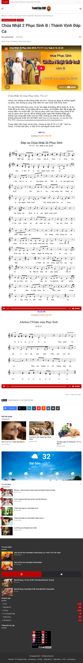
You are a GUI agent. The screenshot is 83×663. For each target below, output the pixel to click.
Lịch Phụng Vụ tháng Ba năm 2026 (25, 528)
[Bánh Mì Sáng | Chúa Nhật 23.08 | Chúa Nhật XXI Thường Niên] (7, 592)
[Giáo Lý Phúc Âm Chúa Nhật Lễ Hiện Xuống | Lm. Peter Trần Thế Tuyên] (7, 556)
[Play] (4, 308)
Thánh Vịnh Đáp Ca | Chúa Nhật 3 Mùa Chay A (29, 518)
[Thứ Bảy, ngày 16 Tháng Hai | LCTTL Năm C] (69, 430)
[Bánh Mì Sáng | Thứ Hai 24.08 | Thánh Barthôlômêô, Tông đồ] (7, 583)
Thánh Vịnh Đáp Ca (13, 400)
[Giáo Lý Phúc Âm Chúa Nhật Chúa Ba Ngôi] (7, 565)
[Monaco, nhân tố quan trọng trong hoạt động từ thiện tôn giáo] (7, 493)
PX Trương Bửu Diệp (9, 613)
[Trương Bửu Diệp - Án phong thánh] (41, 9)
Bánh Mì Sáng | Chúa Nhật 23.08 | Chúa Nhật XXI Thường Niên (34, 589)
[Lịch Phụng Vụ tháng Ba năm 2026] (7, 531)
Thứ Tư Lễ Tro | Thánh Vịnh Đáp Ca (13, 442)
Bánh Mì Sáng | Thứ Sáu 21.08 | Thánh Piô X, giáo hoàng (26, 2)
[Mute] (73, 308)
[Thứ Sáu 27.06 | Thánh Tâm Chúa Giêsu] (41, 428)
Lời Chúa (10, 15)
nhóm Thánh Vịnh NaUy (26, 400)
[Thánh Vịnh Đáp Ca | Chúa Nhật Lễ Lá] (7, 511)
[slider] (77, 308)
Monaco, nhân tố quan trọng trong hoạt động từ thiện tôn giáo (34, 490)
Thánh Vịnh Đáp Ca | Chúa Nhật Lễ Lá (26, 508)
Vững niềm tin (7, 607)
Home (5, 15)
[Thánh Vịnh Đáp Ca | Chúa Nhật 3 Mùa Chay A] (7, 521)
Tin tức (5, 604)
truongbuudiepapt (8, 37)
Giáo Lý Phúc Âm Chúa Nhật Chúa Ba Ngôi (28, 562)
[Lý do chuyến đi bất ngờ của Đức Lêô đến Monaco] (7, 502)
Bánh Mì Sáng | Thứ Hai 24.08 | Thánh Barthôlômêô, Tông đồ (34, 580)
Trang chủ (11, 659)
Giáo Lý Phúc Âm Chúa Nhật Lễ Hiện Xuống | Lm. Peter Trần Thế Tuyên (37, 552)
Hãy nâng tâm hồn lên (20, 15)
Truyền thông (7, 617)
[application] (41, 308)
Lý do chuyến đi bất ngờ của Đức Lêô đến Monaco (30, 499)
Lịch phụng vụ (7, 620)
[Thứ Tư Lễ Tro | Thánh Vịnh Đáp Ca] (14, 430)
